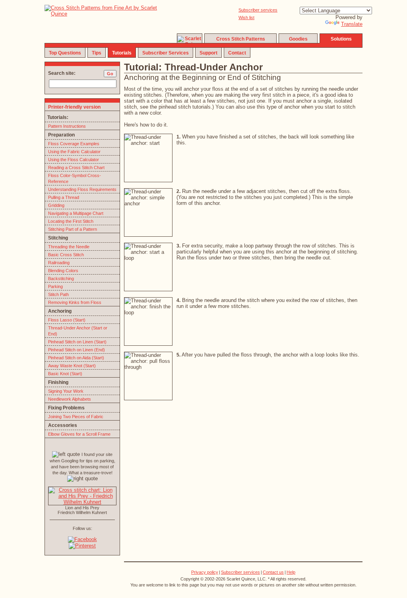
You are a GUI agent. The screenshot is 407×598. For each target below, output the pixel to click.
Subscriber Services (165, 53)
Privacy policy (204, 572)
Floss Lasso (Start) (66, 320)
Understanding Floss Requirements (82, 189)
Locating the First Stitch (70, 221)
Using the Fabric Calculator (74, 151)
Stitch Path (58, 294)
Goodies (298, 39)
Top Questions (65, 53)
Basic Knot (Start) (65, 373)
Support (208, 53)
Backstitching (61, 278)
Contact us (273, 572)
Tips (96, 53)
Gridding (56, 205)
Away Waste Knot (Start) (72, 365)
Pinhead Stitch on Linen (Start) (77, 341)
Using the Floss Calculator (73, 159)
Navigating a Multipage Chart (75, 213)
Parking (55, 286)
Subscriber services (257, 10)
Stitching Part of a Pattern (72, 229)
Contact (237, 53)
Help (291, 572)
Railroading (59, 262)
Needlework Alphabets (69, 399)
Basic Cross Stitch (66, 254)
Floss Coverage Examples (73, 143)
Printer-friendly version (74, 107)
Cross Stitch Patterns (240, 39)
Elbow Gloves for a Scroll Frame (79, 434)
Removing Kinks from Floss (74, 302)
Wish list (246, 17)
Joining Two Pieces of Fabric (75, 416)
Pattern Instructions (67, 126)
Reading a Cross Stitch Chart (76, 167)
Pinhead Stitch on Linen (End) (76, 349)
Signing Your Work (65, 391)
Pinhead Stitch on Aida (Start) (76, 357)
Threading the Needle (68, 246)
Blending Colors (63, 270)
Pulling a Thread (63, 197)
